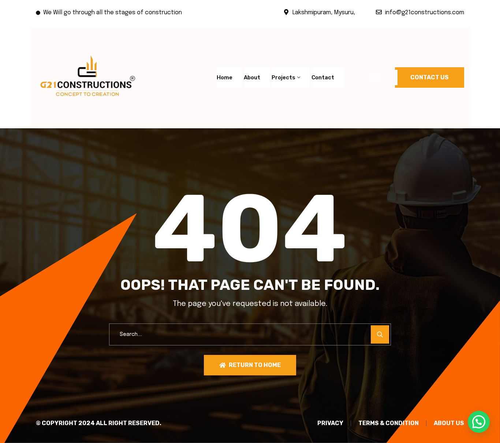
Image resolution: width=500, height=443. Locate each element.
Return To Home (255, 364)
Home (224, 77)
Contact (322, 77)
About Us (449, 423)
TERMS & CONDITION (388, 423)
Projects (283, 77)
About (252, 77)
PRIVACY (330, 423)
